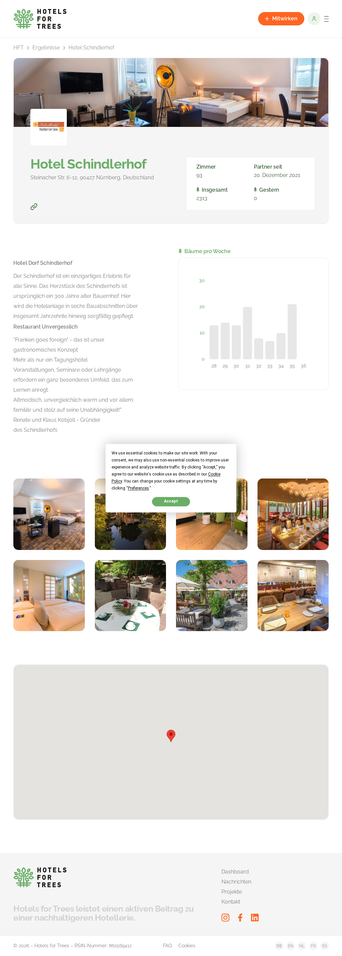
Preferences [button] (138, 488)
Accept (171, 501)
